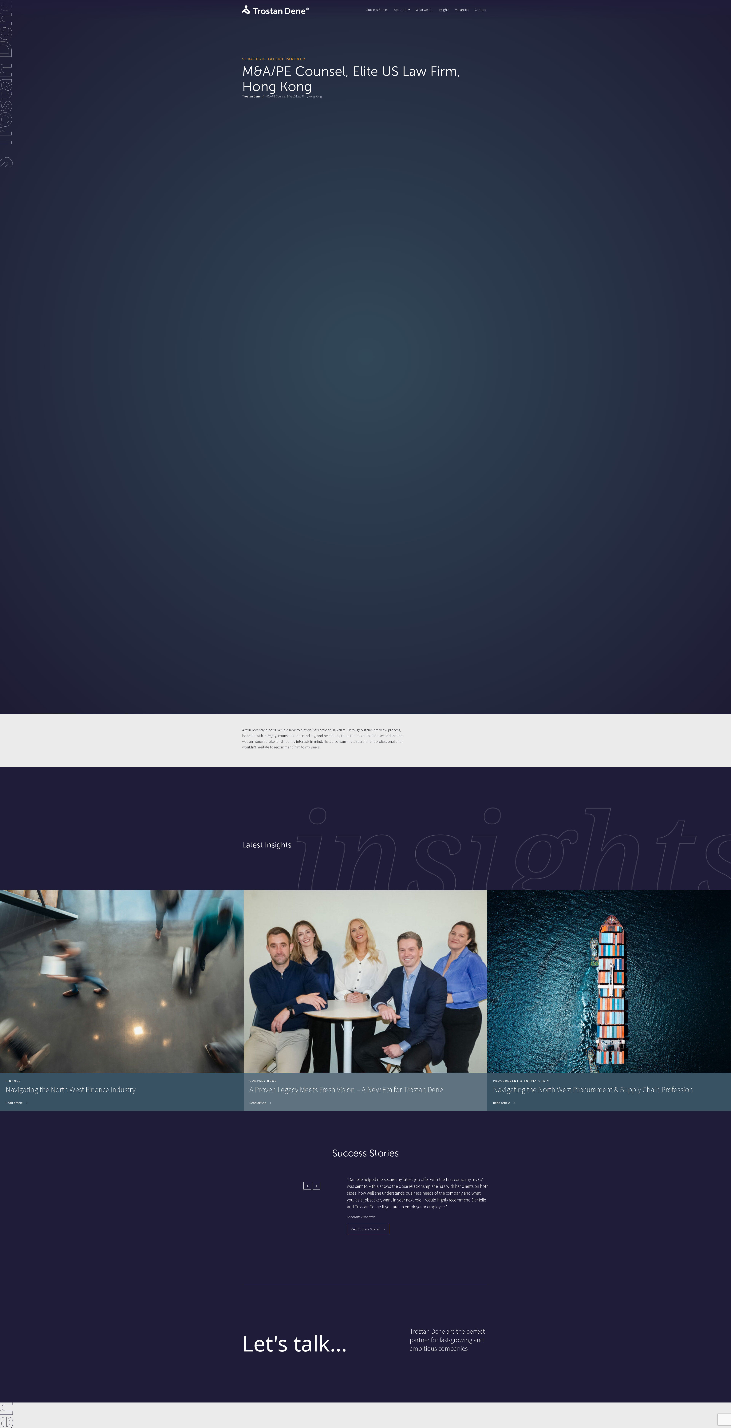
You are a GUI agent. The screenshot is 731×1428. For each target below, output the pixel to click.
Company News (263, 1081)
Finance (13, 1081)
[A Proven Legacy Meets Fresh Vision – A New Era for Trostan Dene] (365, 981)
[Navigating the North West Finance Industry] (122, 981)
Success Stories (377, 9)
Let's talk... (294, 1343)
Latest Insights (266, 845)
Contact (480, 9)
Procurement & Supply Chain (521, 1081)
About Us (400, 9)
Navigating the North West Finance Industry (71, 1090)
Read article (14, 1103)
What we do (424, 9)
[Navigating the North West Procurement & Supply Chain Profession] (609, 981)
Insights (443, 9)
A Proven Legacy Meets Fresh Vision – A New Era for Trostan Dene (346, 1090)
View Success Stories (365, 1229)
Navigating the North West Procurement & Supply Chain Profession (593, 1090)
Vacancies (462, 9)
